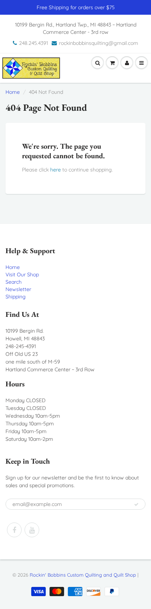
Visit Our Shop (22, 274)
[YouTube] (32, 530)
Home (12, 92)
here (55, 169)
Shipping (15, 296)
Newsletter (18, 289)
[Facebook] (14, 530)
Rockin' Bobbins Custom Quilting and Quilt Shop (83, 575)
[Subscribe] (136, 504)
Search (13, 282)
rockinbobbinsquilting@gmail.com (98, 43)
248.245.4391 (33, 43)
